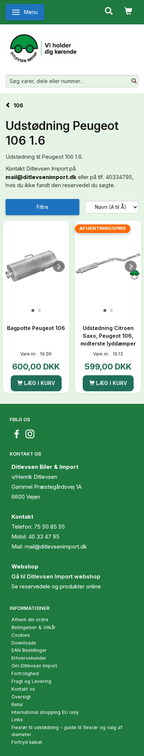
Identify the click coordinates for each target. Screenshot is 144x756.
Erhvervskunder (29, 658)
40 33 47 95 (43, 536)
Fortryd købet (26, 742)
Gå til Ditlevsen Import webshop (55, 576)
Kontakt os (23, 689)
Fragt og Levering (31, 681)
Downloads (23, 643)
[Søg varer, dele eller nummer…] (134, 81)
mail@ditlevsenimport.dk (41, 177)
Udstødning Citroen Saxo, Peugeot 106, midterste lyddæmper (108, 336)
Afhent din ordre (29, 619)
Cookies (20, 635)
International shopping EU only (45, 712)
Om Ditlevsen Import (34, 666)
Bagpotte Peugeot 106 (36, 328)
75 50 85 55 (49, 526)
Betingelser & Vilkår (33, 627)
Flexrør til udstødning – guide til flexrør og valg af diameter (66, 731)
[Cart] (128, 10)
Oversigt (21, 697)
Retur (17, 704)
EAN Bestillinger (29, 650)
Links (17, 719)
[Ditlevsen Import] (43, 45)
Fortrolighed (25, 673)
